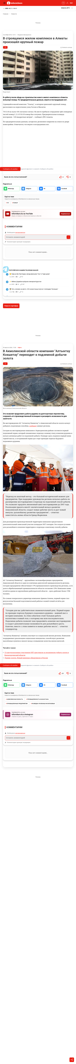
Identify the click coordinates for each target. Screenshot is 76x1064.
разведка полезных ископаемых (43, 703)
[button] (67, 8)
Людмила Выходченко (24, 35)
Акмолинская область (15, 699)
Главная (5, 14)
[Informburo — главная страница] (15, 3)
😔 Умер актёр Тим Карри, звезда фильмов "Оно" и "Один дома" (29, 274)
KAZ (71, 3)
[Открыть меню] (5, 3)
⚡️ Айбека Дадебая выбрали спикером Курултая (25, 281)
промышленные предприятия (17, 703)
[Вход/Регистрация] (67, 3)
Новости (14, 14)
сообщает (33, 426)
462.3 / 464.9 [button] (11, 8)
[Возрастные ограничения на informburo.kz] (63, 3)
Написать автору (67, 47)
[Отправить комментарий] (68, 237)
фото (20, 347)
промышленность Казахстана (38, 699)
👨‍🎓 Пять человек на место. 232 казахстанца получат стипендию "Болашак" (33, 289)
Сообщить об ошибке (10, 169)
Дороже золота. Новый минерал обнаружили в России (26, 658)
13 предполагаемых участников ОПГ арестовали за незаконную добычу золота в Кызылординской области (36, 653)
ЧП (8, 203)
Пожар (15, 203)
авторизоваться (20, 232)
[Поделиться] (71, 1059)
